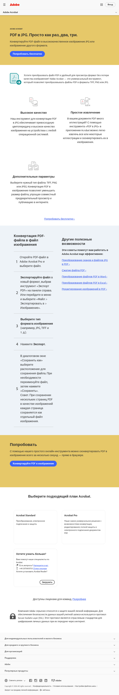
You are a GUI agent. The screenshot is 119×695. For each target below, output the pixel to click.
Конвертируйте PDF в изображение (33, 463)
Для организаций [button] (13, 651)
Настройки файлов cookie (85, 686)
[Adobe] (15, 4)
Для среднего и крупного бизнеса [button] (22, 645)
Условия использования (63, 686)
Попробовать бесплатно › (59, 219)
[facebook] (30, 680)
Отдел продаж (40, 568)
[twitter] (40, 680)
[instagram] (35, 680)
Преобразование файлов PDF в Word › (84, 276)
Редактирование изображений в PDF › (84, 289)
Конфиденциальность (42, 686)
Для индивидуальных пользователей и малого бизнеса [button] (33, 638)
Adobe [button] (7, 664)
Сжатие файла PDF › (74, 270)
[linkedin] (45, 680)
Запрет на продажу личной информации (21, 690)
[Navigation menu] (4, 4)
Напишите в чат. (40, 565)
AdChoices (46, 690)
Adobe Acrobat (10, 12)
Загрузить (47, 582)
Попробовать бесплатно (27, 53)
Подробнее (79, 599)
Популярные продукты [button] (16, 671)
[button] (101, 4)
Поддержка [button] (10, 658)
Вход (110, 4)
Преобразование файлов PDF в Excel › (84, 282)
